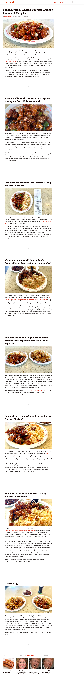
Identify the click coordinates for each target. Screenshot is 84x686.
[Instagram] (60, 2)
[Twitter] (57, 2)
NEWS (32, 2)
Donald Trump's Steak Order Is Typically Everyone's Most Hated (34, 672)
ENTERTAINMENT (40, 2)
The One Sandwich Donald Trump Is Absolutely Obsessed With (47, 673)
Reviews (11, 6)
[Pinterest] (63, 2)
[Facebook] (52, 2)
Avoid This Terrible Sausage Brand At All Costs (7, 672)
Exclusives (5, 6)
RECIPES (18, 2)
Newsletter (78, 2)
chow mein (13, 61)
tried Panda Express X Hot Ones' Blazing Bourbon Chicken (20, 530)
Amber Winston (7, 16)
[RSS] (70, 2)
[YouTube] (55, 2)
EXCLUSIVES (26, 2)
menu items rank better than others (34, 390)
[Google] (68, 2)
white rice (7, 61)
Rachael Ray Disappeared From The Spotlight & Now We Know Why (21, 672)
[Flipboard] (65, 2)
